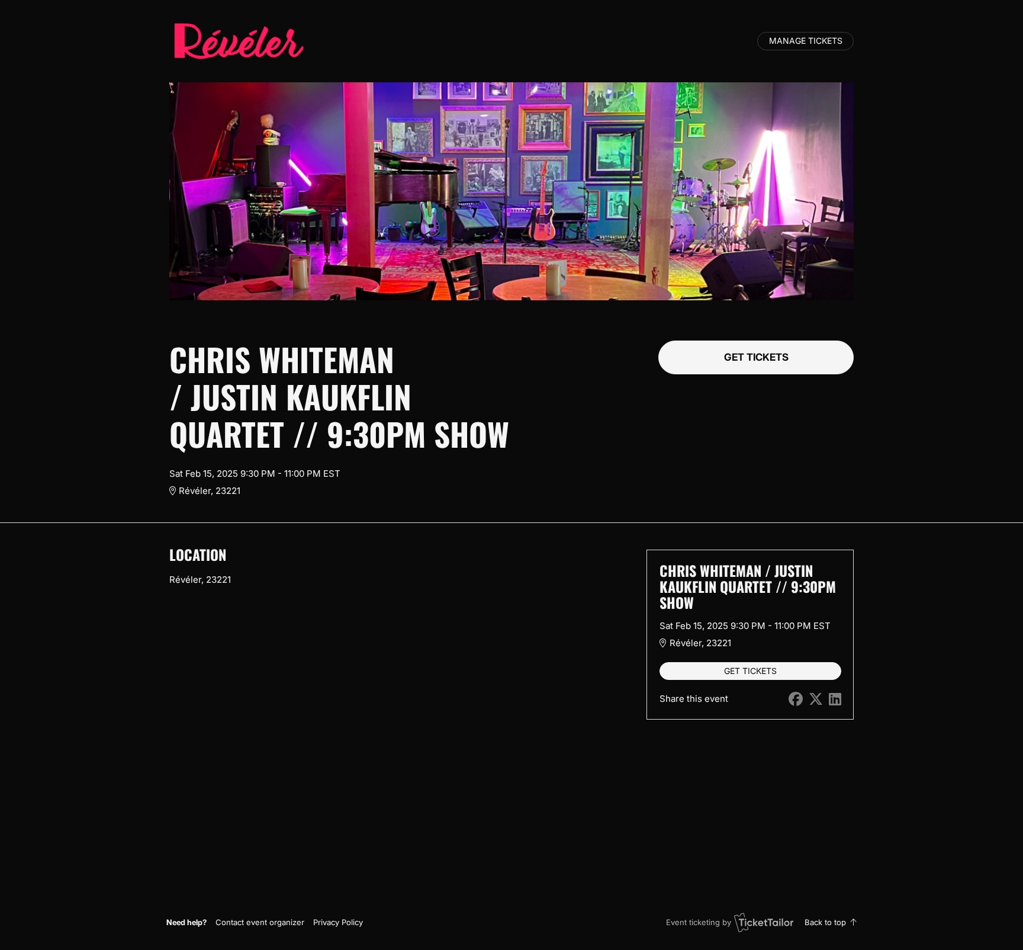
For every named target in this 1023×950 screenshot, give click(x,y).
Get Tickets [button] (756, 357)
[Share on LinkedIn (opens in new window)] (835, 699)
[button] (259, 922)
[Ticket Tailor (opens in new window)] (763, 922)
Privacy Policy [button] (338, 922)
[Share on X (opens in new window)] (816, 699)
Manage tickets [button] (805, 41)
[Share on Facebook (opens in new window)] (796, 699)
